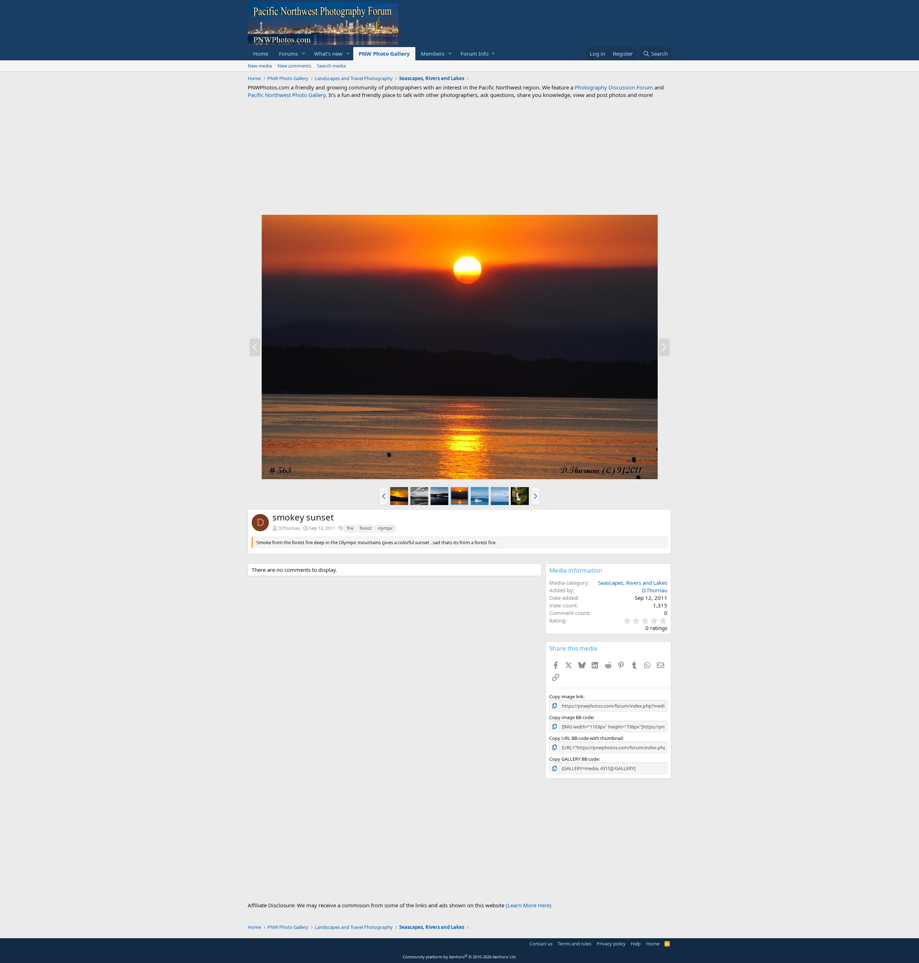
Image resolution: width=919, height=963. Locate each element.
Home (260, 53)
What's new (328, 53)
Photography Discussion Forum (614, 87)
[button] (304, 53)
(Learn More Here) (528, 905)
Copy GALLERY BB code (574, 759)
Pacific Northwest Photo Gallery (287, 94)
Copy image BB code (571, 717)
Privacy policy (611, 943)
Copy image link (566, 696)
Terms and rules (574, 943)
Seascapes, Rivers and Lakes (632, 582)
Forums (288, 53)
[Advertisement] (459, 156)
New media (260, 65)
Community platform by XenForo (460, 956)
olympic (385, 528)
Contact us (541, 943)
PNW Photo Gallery (384, 53)
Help (636, 943)
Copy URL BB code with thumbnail (585, 738)
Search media (331, 65)
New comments (294, 65)
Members (432, 53)
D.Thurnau (289, 528)
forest (366, 528)
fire (350, 528)
